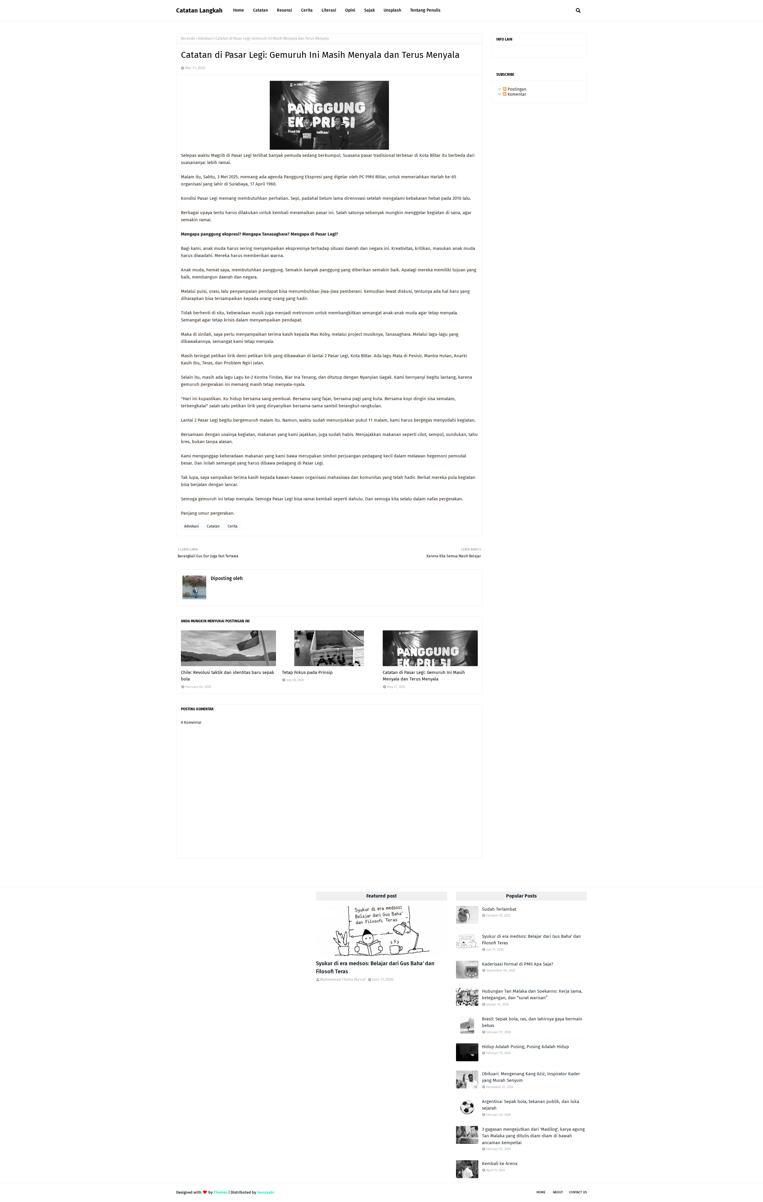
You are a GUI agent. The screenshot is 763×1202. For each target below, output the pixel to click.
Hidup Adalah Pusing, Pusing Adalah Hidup (525, 1046)
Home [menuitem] (238, 10)
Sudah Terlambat (499, 909)
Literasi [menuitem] (329, 10)
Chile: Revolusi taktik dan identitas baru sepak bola (227, 676)
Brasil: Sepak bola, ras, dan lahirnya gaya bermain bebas (532, 1022)
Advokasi (205, 38)
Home (540, 1192)
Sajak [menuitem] (369, 10)
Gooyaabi (265, 1192)
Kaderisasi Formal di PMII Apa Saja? (517, 964)
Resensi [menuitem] (284, 10)
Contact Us (578, 1192)
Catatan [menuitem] (260, 10)
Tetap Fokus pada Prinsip (307, 672)
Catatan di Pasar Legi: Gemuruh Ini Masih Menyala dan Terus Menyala (424, 676)
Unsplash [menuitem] (392, 10)
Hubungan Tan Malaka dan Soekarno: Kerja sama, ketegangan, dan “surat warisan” (532, 994)
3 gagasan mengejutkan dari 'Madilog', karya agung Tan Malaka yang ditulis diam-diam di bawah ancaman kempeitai (533, 1136)
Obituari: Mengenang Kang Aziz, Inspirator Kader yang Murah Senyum (531, 1077)
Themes (220, 1192)
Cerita (233, 526)
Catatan (213, 526)
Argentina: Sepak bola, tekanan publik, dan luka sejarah (530, 1105)
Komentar (516, 94)
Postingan (516, 89)
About (558, 1192)
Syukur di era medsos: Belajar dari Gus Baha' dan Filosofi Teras (375, 967)
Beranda (188, 38)
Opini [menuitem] (350, 10)
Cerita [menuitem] (307, 10)
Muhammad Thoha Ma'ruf (271, 578)
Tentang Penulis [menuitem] (425, 10)
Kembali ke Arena (499, 1163)
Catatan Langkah (199, 10)
